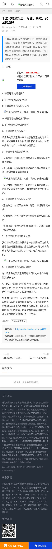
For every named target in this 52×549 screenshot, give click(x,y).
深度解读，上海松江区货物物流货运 (20, 358)
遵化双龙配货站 (28, 467)
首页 (3, 11)
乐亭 (10, 11)
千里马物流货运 (18, 321)
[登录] (41, 4)
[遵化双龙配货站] (26, 4)
